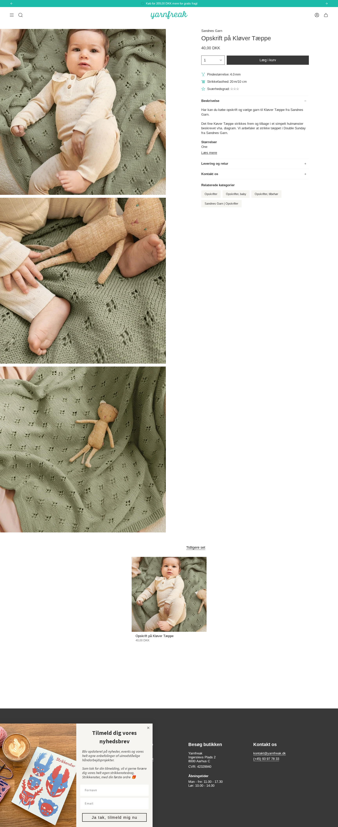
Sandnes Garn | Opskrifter (221, 203)
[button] (20, 15)
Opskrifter (211, 194)
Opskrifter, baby (236, 194)
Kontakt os (209, 174)
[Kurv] (325, 15)
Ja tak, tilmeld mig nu (114, 817)
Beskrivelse (210, 101)
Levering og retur (214, 163)
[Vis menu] (12, 15)
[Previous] (11, 3)
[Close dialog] (148, 727)
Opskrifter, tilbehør (266, 194)
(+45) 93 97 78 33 (266, 759)
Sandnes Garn (211, 31)
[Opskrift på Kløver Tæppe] (169, 594)
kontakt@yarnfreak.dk (269, 753)
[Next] (326, 3)
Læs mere (209, 153)
